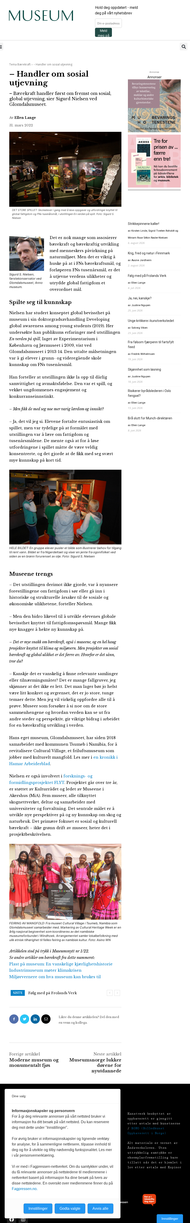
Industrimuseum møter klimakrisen (45, 970)
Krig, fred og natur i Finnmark (149, 253)
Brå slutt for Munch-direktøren (150, 418)
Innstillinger (170, 1218)
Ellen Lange (25, 118)
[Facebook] (14, 1019)
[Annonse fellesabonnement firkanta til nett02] (154, 161)
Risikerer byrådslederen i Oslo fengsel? (149, 393)
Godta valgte (70, 1208)
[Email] (46, 1019)
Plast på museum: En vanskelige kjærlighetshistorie (61, 964)
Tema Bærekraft (20, 64)
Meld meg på (103, 33)
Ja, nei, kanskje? (42, 993)
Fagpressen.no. (25, 1189)
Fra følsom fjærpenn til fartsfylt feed (151, 344)
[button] (183, 46)
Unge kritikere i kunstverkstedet (151, 321)
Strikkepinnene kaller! (143, 224)
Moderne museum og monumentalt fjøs (34, 1063)
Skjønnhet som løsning (144, 369)
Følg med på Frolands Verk (147, 276)
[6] (154, 105)
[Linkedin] (35, 1019)
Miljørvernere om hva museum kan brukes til (55, 976)
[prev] (110, 993)
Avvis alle (100, 1208)
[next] (117, 993)
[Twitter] (24, 1019)
